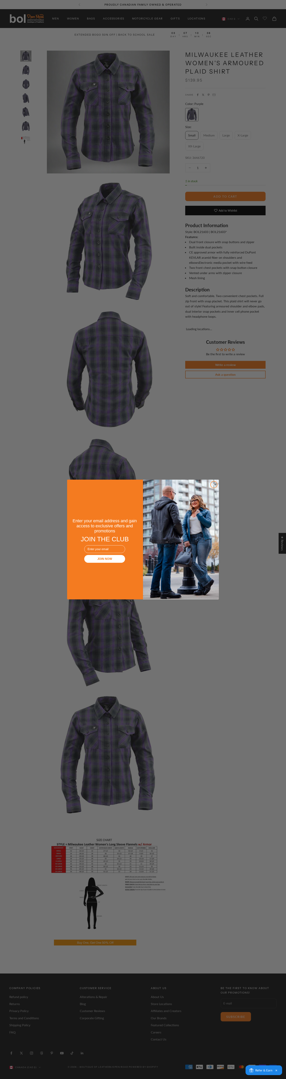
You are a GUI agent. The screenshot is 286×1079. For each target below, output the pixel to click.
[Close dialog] (214, 484)
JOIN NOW (104, 558)
